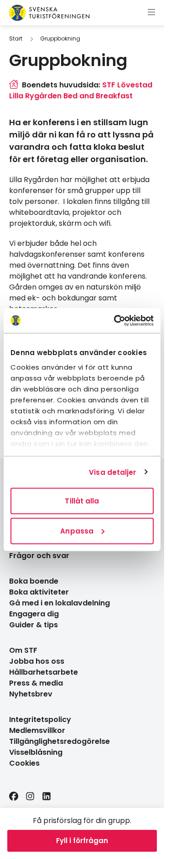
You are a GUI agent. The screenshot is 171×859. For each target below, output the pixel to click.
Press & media (36, 683)
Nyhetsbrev (30, 694)
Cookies (24, 763)
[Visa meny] (151, 12)
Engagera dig (34, 614)
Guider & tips (33, 625)
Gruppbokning (60, 38)
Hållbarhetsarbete (43, 672)
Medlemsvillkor (37, 730)
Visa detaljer (112, 472)
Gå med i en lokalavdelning (59, 603)
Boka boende (33, 581)
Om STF (23, 650)
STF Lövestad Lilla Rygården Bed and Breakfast (80, 90)
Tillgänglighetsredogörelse (59, 741)
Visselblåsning (35, 752)
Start (15, 38)
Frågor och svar (39, 555)
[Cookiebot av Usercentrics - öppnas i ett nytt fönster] (116, 320)
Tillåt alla (82, 501)
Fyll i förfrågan (82, 840)
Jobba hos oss (36, 661)
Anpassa (76, 530)
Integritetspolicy (40, 719)
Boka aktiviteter (39, 592)
